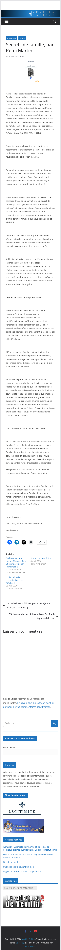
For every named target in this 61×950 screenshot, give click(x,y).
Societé (22, 38)
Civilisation (11, 38)
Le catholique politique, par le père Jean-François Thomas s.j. (28, 605)
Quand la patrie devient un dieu (18, 866)
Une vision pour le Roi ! (41, 558)
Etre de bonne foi (11, 862)
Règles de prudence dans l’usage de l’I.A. (22, 871)
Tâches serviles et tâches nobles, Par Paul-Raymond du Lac (31, 616)
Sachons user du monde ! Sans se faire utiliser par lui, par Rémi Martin (16, 562)
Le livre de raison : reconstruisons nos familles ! (15, 580)
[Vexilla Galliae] (30, 11)
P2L (23, 56)
